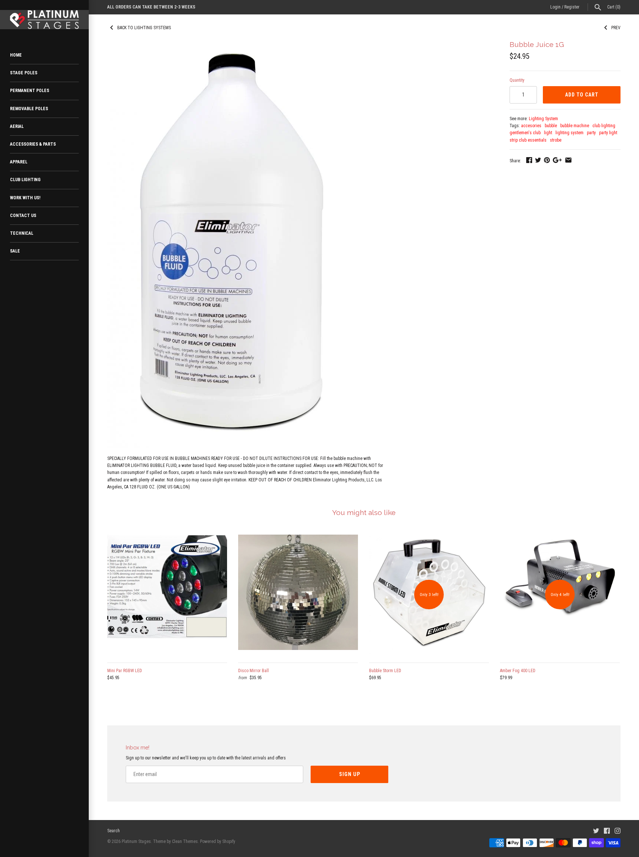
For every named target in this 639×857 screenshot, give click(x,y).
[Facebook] (607, 830)
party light (608, 132)
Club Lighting (25, 179)
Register (571, 7)
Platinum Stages (136, 841)
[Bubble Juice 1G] (230, 44)
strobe (555, 140)
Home (16, 55)
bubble (551, 125)
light (548, 132)
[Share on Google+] (557, 160)
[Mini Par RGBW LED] (167, 594)
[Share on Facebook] (529, 160)
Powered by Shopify (217, 841)
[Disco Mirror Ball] (298, 594)
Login (555, 7)
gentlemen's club (525, 132)
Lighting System (543, 118)
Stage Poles (23, 72)
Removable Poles (29, 108)
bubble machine (574, 125)
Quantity (517, 80)
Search (113, 830)
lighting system (569, 132)
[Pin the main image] (547, 160)
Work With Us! (25, 197)
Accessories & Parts (33, 144)
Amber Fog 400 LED (517, 670)
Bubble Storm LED (385, 670)
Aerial (17, 126)
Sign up (349, 774)
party (591, 132)
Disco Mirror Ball (253, 670)
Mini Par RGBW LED (124, 670)
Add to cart (581, 95)
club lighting (603, 125)
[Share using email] (568, 160)
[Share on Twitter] (538, 160)
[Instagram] (618, 830)
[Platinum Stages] (44, 19)
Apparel (18, 162)
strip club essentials (528, 140)
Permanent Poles (29, 90)
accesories (531, 125)
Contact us (23, 215)
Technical (21, 233)
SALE (15, 251)
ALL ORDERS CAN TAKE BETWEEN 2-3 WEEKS (151, 7)
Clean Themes (185, 841)
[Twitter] (596, 830)
